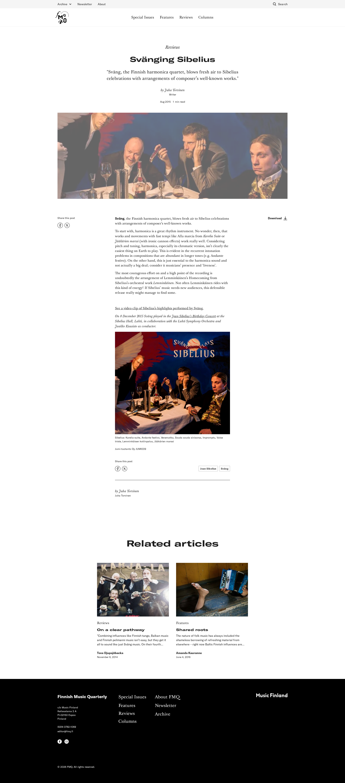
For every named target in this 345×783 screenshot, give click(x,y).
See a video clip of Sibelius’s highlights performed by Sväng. (159, 308)
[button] (65, 4)
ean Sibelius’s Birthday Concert (195, 316)
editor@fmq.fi (65, 731)
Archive (162, 714)
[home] (62, 17)
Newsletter (84, 4)
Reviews (186, 17)
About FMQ (167, 697)
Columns (205, 17)
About (102, 4)
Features (167, 17)
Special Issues (142, 17)
